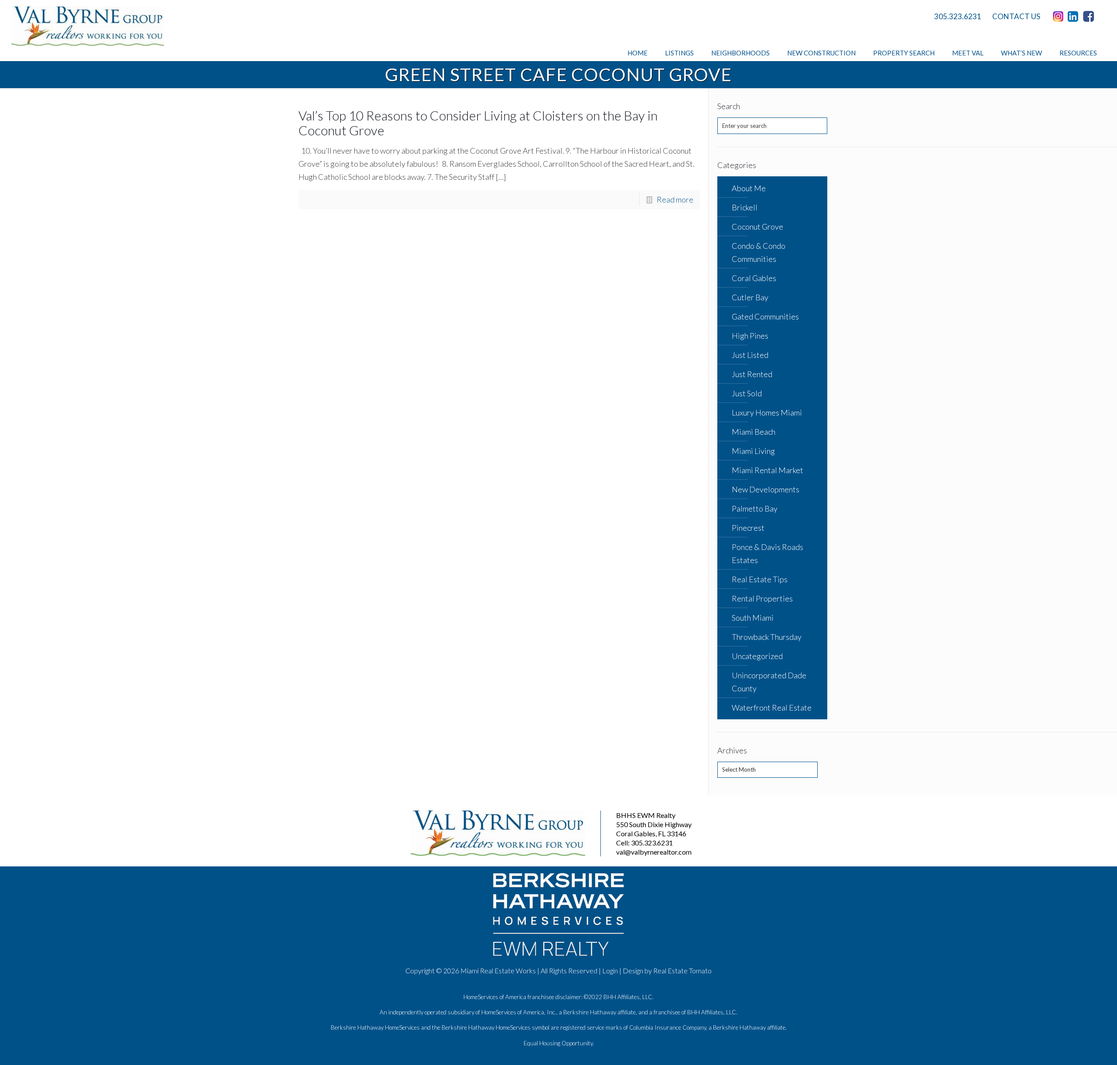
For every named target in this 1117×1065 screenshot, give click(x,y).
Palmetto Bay (755, 508)
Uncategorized (757, 656)
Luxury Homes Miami (767, 412)
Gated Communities (765, 316)
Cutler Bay (750, 297)
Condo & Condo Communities (758, 252)
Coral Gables (754, 278)
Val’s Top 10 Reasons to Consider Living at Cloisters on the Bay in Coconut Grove (478, 122)
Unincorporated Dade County (769, 681)
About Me (749, 188)
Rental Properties (762, 598)
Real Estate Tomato (682, 970)
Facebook (1090, 16)
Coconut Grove (757, 226)
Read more (675, 199)
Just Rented (752, 374)
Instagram (1059, 16)
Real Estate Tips (760, 579)
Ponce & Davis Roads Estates (767, 553)
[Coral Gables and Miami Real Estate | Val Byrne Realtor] (87, 26)
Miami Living (753, 451)
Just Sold (747, 393)
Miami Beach (753, 431)
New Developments (765, 489)
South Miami (753, 617)
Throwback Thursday (767, 637)
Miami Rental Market (767, 470)
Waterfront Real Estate (772, 707)
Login (610, 970)
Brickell (744, 207)
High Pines (750, 335)
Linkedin (1075, 16)
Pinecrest (748, 527)
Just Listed (750, 355)
